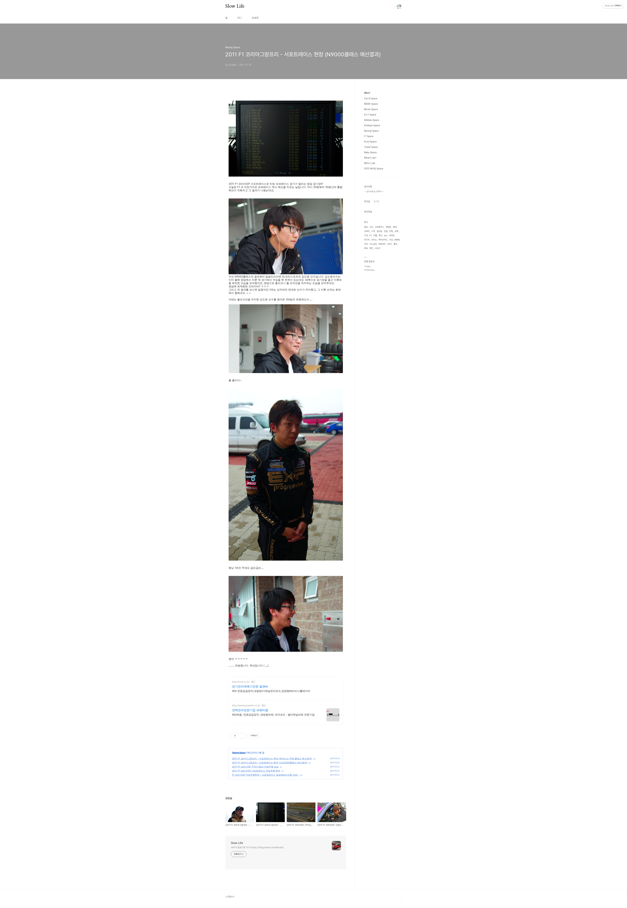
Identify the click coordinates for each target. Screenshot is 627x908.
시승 (391, 239)
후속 (366, 248)
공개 (396, 231)
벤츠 (371, 248)
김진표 (379, 231)
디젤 (375, 235)
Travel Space (371, 147)
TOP (399, 898)
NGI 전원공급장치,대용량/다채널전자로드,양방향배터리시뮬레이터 (271, 691)
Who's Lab (369, 163)
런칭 (391, 231)
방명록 (255, 17)
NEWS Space (371, 104)
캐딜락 (388, 227)
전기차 (367, 239)
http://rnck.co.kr (240, 681)
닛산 (371, 227)
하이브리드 (382, 239)
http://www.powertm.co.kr (246, 705)
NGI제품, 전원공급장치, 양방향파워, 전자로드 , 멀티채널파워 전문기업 (273, 714)
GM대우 (382, 244)
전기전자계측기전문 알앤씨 (250, 686)
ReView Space (371, 120)
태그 (239, 17)
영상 (366, 227)
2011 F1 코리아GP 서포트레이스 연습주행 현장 (256, 770)
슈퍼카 (367, 231)
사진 (366, 244)
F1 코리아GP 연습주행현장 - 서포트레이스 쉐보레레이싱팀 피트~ (265, 774)
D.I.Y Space (370, 114)
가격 (373, 231)
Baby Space (370, 152)
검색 (391, 6)
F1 (370, 235)
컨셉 (385, 231)
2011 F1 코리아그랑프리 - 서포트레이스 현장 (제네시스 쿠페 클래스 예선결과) (272, 758)
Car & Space (370, 98)
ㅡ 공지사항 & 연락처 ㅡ (374, 191)
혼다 (380, 235)
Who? (367, 93)
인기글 (376, 201)
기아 (366, 235)
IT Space (368, 136)
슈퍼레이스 (379, 227)
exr (385, 235)
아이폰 (391, 235)
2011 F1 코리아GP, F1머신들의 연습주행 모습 (255, 766)
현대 (394, 227)
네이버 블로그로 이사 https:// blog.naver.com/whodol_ (257, 847)
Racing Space (238, 752)
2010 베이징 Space (373, 168)
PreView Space (372, 125)
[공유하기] (239, 735)
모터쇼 (374, 239)
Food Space (370, 141)
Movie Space (371, 109)
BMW (397, 239)
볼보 (395, 244)
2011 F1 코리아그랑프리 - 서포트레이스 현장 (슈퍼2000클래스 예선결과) (269, 762)
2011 (389, 244)
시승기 (377, 248)
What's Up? (370, 157)
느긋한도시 (229, 896)
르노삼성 (373, 244)
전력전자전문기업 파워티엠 (250, 710)
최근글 (367, 201)
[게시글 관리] (243, 735)
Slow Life (234, 6)
